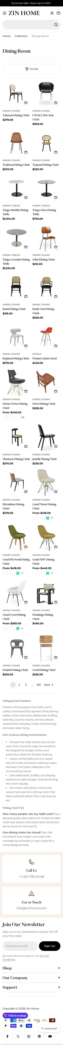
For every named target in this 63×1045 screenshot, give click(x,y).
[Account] (52, 13)
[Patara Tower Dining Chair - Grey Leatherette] (17, 417)
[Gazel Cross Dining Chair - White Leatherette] (8, 628)
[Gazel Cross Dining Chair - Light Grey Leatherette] (13, 628)
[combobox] (31, 24)
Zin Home (24, 13)
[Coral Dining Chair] (46, 648)
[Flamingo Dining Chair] (46, 593)
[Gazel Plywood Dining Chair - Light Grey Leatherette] (13, 573)
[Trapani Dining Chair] (46, 143)
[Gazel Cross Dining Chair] (17, 593)
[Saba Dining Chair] (46, 238)
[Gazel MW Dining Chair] (46, 538)
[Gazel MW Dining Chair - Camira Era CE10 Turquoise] (47, 573)
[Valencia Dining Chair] (17, 93)
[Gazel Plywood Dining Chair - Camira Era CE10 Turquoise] (17, 573)
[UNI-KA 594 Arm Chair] (46, 93)
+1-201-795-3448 (31, 877)
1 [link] (12, 684)
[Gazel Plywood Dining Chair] (17, 538)
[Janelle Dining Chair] (46, 437)
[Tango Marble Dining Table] (17, 188)
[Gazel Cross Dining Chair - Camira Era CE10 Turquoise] (17, 628)
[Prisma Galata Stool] (46, 337)
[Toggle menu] (4, 13)
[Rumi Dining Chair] (17, 287)
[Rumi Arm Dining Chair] (46, 287)
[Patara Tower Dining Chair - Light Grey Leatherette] (13, 417)
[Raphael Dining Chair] (17, 337)
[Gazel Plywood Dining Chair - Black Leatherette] (4, 573)
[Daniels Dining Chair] (17, 648)
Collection (21, 36)
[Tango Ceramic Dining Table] (17, 238)
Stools (36, 354)
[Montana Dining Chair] (17, 437)
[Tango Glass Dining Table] (46, 188)
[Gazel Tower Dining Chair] (46, 482)
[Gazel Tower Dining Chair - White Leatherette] (38, 518)
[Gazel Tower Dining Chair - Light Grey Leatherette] (43, 518)
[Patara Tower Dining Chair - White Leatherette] (8, 417)
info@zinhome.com (31, 908)
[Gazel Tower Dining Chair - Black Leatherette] (34, 518)
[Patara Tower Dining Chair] (17, 382)
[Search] (56, 25)
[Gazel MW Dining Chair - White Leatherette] (38, 573)
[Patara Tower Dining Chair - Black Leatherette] (4, 417)
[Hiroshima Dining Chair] (17, 482)
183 (39, 684)
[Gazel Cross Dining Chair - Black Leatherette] (4, 628)
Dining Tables (11, 205)
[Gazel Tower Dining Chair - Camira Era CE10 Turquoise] (47, 518)
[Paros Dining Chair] (46, 382)
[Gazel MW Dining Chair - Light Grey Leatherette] (43, 573)
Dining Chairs (11, 111)
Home (7, 36)
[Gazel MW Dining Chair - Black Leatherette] (34, 573)
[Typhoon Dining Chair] (17, 143)
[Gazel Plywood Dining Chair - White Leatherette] (8, 573)
